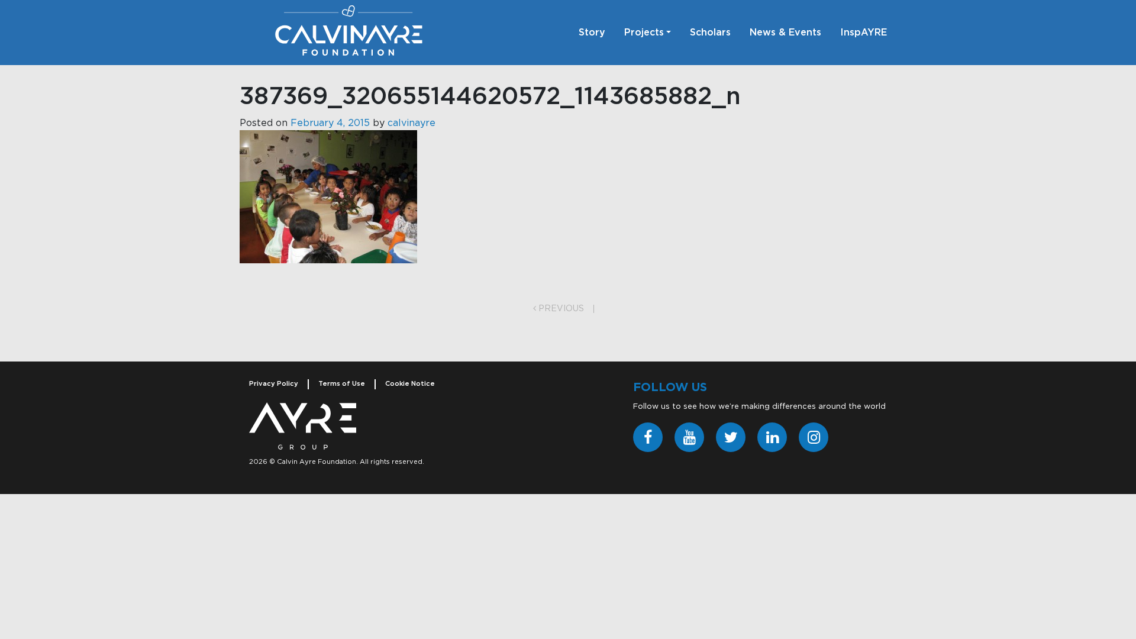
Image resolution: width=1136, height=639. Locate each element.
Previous (560, 309)
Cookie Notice (410, 383)
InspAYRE (863, 32)
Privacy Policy (273, 383)
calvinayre (411, 123)
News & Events (785, 32)
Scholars (710, 32)
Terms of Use (341, 383)
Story (592, 32)
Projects (644, 32)
